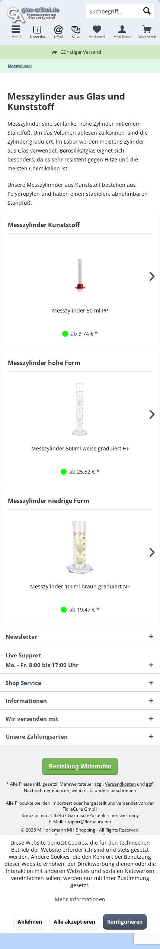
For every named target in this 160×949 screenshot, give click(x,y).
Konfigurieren (125, 921)
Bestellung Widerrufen (80, 766)
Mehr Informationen (80, 899)
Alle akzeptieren (74, 921)
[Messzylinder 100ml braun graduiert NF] (80, 547)
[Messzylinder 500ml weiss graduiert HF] (80, 409)
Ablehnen (29, 921)
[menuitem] (147, 32)
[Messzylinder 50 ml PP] (80, 271)
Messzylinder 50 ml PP (80, 310)
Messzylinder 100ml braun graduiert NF (80, 586)
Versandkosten (120, 784)
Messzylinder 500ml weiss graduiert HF (80, 448)
